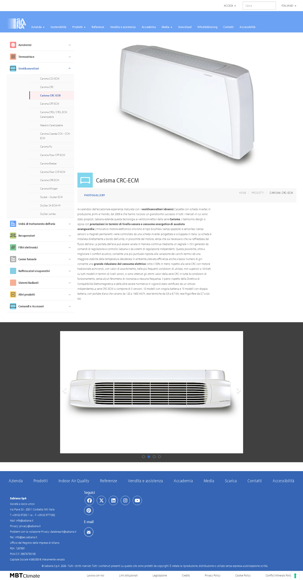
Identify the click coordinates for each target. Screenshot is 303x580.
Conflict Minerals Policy (279, 575)
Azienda (36, 27)
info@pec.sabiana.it (26, 537)
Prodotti (78, 27)
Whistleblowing (207, 27)
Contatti (228, 27)
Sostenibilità (58, 27)
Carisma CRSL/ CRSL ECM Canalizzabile (53, 114)
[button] (63, 392)
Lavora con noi (95, 575)
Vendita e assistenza (123, 27)
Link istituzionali (128, 575)
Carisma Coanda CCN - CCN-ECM (55, 136)
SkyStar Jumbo (48, 214)
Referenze (98, 27)
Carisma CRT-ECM (49, 103)
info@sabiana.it (24, 520)
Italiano (287, 6)
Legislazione (160, 575)
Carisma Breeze (48, 163)
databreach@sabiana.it (63, 532)
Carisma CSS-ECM (49, 78)
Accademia (149, 27)
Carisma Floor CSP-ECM (52, 172)
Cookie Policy (243, 575)
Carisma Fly (46, 146)
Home (242, 192)
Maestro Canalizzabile (51, 125)
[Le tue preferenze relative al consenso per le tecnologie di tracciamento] (295, 576)
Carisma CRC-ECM (50, 95)
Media (166, 27)
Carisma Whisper (49, 188)
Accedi (229, 6)
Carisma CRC (47, 87)
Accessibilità (248, 27)
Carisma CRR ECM (49, 180)
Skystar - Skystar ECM (51, 197)
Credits (186, 575)
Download (184, 27)
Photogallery (94, 195)
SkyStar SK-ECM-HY (50, 205)
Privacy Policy (212, 575)
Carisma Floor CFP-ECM (52, 155)
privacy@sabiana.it (30, 526)
